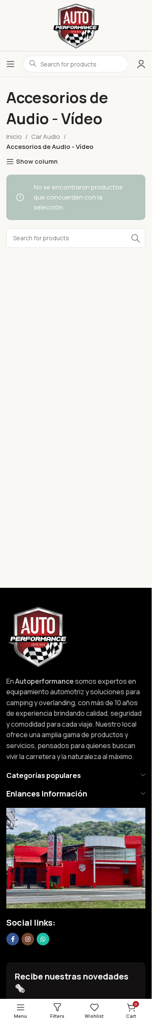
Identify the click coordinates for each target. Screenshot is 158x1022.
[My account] (141, 64)
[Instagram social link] (27, 939)
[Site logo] (75, 25)
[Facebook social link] (12, 939)
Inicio (14, 136)
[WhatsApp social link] (43, 939)
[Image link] (38, 635)
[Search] (135, 238)
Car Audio (45, 136)
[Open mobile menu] (10, 64)
